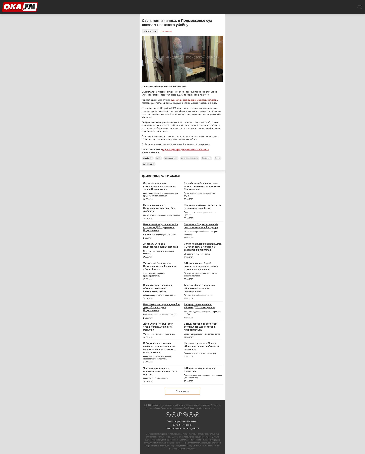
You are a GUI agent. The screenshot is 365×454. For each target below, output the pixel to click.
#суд (158, 158)
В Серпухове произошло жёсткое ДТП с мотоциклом (199, 306)
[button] (359, 7)
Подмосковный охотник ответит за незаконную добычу (202, 206)
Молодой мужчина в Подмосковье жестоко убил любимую (159, 208)
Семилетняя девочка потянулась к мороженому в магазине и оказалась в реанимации (203, 247)
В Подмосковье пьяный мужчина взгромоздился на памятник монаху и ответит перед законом (159, 347)
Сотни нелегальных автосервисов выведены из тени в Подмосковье (159, 186)
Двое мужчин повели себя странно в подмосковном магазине (158, 327)
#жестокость (148, 164)
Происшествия (166, 31)
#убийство (147, 158)
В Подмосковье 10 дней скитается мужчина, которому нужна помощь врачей (201, 266)
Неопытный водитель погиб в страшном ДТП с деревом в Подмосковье (160, 227)
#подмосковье (171, 158)
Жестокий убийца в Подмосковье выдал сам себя (160, 245)
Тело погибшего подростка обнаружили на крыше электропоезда (199, 288)
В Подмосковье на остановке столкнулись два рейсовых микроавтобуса (201, 327)
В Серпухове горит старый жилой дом (199, 369)
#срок (217, 158)
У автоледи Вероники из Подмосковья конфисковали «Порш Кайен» (159, 266)
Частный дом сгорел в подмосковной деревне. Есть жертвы (160, 371)
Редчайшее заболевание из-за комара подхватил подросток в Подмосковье (202, 186)
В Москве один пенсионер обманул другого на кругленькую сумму (158, 288)
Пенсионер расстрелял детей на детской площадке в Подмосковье (161, 307)
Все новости (182, 391)
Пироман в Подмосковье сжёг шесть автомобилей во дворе (201, 226)
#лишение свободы (189, 158)
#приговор (206, 158)
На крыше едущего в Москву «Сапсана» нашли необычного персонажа (201, 346)
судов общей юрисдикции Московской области (194, 100)
